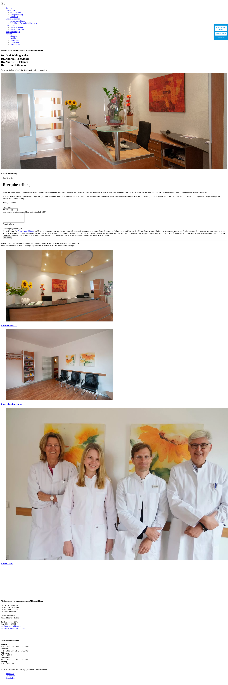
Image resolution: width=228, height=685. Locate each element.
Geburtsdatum (8, 207)
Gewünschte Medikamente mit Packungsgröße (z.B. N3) (24, 212)
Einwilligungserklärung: (12, 229)
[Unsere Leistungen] (59, 399)
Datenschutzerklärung (26, 231)
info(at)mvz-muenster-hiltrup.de (13, 628)
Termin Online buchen (221, 28)
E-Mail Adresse (9, 224)
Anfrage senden (221, 34)
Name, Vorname (9, 203)
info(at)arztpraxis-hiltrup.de (11, 626)
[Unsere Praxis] (59, 321)
